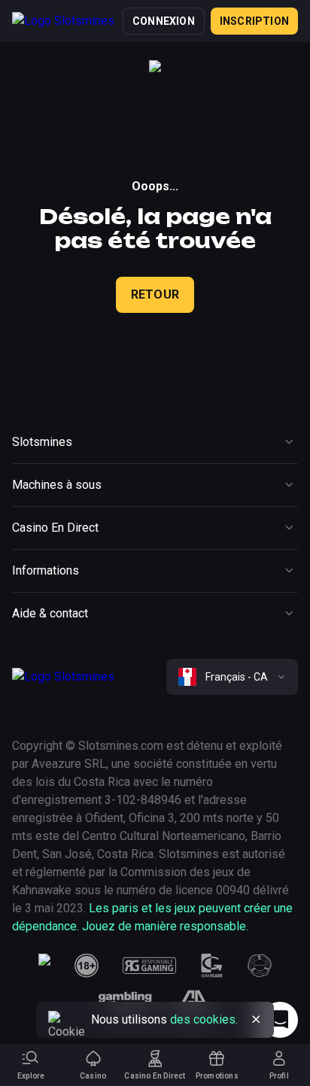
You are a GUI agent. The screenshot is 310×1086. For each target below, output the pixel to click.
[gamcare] (212, 966)
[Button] (256, 1020)
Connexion (163, 21)
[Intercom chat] (280, 1020)
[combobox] (232, 677)
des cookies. (204, 1019)
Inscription (254, 21)
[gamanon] (260, 966)
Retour (155, 294)
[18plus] (86, 966)
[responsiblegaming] (149, 966)
